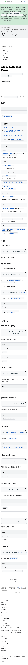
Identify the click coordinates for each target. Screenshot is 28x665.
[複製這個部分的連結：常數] (6, 241)
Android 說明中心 (5, 639)
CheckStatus (12, 189)
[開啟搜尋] (19, 2)
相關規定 (3, 602)
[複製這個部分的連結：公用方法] (9, 321)
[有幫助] (11, 43)
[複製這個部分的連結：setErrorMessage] (14, 515)
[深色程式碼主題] (26, 250)
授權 (19, 656)
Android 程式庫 (4, 600)
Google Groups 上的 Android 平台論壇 (10, 628)
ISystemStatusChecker (10, 97)
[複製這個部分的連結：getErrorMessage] (14, 367)
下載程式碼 (3, 605)
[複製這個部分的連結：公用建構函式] (13, 264)
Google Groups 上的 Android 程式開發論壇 (11, 630)
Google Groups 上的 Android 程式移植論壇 (11, 632)
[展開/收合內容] (11, 47)
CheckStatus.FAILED (15, 130)
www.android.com (5, 643)
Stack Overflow (5, 648)
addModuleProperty (8, 153)
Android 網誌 (4, 623)
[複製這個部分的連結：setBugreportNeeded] (17, 484)
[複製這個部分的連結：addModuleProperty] (16, 326)
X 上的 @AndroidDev (6, 620)
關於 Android (4, 656)
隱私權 (23, 656)
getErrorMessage (7, 165)
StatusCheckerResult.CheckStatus (12, 136)
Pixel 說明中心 (4, 641)
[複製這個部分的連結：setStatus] (9, 546)
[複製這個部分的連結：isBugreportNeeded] (16, 455)
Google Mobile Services (6, 646)
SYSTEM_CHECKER (7, 116)
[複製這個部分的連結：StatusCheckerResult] (16, 268)
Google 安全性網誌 (5, 625)
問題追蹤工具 (4, 651)
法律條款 (15, 656)
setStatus (5, 229)
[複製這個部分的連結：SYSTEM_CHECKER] (15, 245)
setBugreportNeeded (8, 208)
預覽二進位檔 (4, 607)
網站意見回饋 (5, 658)
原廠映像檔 (3, 609)
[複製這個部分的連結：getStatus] (9, 426)
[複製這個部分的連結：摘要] (6, 103)
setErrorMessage (7, 219)
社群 (10, 656)
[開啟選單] (2, 2)
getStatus (5, 186)
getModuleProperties (9, 175)
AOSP (2, 40)
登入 (25, 1)
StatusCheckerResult (9, 127)
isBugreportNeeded (8, 196)
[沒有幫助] (13, 43)
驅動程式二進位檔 (5, 612)
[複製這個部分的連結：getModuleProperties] (17, 398)
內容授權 (20, 587)
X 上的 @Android (5, 618)
